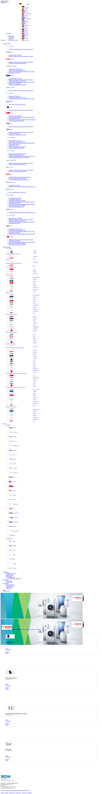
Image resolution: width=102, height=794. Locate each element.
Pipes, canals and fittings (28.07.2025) (17, 205)
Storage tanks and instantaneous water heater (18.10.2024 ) (22, 71)
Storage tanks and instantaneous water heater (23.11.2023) (21, 82)
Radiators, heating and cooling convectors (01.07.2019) (21, 163)
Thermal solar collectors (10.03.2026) (17, 200)
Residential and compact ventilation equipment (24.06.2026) (22, 242)
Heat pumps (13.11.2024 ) (14, 144)
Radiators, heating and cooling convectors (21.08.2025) (21, 62)
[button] (24, 4)
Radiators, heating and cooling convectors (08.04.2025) (21, 110)
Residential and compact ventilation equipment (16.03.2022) (22, 186)
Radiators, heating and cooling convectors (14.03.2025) (21, 49)
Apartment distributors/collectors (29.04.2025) (19, 179)
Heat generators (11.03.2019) (15, 55)
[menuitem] (11, 36)
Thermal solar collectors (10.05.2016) (17, 220)
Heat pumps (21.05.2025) (14, 232)
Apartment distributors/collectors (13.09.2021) (19, 157)
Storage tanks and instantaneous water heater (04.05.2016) (21, 222)
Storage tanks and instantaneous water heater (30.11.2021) (21, 231)
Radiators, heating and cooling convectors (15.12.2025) (21, 219)
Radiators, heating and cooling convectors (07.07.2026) (21, 126)
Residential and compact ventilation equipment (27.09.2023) (22, 204)
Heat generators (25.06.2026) (15, 115)
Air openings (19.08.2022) (15, 199)
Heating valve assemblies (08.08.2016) (17, 84)
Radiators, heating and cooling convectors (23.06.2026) (21, 170)
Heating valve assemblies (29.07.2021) (17, 153)
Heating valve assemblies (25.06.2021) (17, 146)
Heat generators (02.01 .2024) (15, 229)
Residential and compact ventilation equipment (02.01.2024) (22, 234)
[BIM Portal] (4, 2)
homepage (33, 629)
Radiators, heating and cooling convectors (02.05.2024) (21, 90)
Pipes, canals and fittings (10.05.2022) (17, 243)
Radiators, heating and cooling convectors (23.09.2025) (21, 239)
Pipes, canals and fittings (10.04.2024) (17, 178)
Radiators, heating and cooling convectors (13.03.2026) (21, 132)
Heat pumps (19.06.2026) (14, 96)
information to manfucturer (25, 629)
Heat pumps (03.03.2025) (14, 223)
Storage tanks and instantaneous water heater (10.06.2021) (21, 98)
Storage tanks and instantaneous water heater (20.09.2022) (21, 143)
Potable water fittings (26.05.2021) (16, 155)
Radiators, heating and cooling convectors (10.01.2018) (21, 56)
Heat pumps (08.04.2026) (14, 118)
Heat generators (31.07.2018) (15, 218)
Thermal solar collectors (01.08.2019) (17, 81)
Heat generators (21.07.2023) (15, 78)
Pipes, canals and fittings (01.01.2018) (17, 104)
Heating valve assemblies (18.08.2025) (17, 244)
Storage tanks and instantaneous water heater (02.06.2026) (21, 117)
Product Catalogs (7, 43)
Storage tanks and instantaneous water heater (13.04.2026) (21, 201)
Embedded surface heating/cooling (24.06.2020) (19, 177)
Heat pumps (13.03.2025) (14, 72)
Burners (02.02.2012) (13, 145)
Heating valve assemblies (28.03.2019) (17, 171)
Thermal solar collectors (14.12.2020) (17, 97)
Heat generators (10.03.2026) (15, 198)
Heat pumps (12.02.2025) (14, 133)
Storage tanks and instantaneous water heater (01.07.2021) (21, 156)
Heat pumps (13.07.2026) (14, 203)
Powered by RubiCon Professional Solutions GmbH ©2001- (15, 790)
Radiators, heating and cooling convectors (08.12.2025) (21, 79)
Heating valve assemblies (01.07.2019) (17, 164)
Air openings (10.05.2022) (15, 241)
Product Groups (6, 247)
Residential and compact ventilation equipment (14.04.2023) (22, 119)
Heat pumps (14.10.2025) (14, 185)
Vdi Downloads (38, 629)
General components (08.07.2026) (16, 206)
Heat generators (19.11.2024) (15, 140)
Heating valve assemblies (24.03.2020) (17, 63)
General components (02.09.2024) (16, 148)
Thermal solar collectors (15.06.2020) (17, 230)
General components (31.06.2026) (16, 120)
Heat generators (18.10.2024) (15, 69)
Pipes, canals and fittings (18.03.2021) (17, 192)
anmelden (29, 792)
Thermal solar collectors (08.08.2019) (17, 70)
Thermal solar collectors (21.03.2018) (17, 141)
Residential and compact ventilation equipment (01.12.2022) (22, 212)
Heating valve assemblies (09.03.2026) (17, 134)
